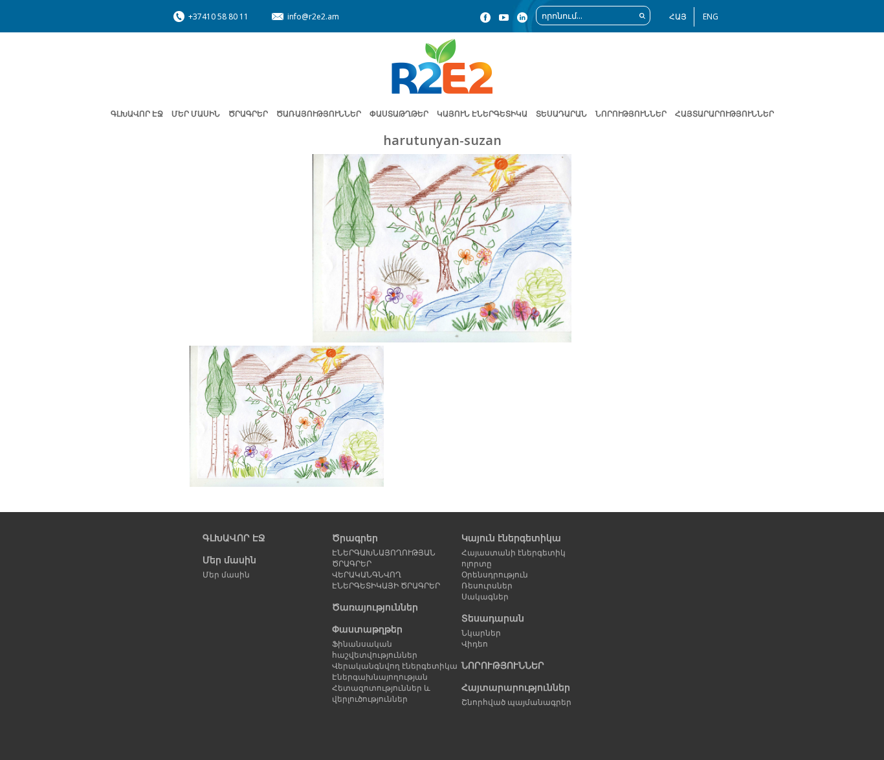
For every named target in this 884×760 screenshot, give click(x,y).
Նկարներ (481, 632)
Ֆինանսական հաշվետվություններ (374, 649)
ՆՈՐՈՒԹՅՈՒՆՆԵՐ (631, 113)
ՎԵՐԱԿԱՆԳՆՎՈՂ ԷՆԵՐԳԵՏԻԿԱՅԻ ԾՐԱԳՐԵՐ (386, 580)
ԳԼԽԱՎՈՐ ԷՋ (137, 113)
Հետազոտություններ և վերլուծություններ (381, 693)
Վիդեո (474, 643)
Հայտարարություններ (724, 113)
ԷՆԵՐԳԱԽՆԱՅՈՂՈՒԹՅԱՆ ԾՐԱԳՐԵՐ (384, 558)
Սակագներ (485, 596)
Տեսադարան (492, 618)
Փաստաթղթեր (367, 629)
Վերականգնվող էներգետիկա (395, 665)
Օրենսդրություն (494, 574)
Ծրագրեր (248, 113)
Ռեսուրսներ (487, 585)
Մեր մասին (229, 559)
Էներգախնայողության (380, 676)
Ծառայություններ (318, 113)
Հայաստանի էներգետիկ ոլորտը (513, 558)
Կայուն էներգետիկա (511, 537)
